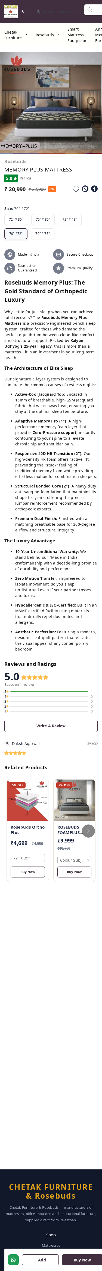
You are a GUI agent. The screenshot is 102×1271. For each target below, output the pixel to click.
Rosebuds (45, 34)
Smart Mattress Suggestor (77, 34)
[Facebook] (94, 188)
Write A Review (51, 725)
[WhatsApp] (85, 188)
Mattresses (51, 1245)
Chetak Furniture (13, 34)
